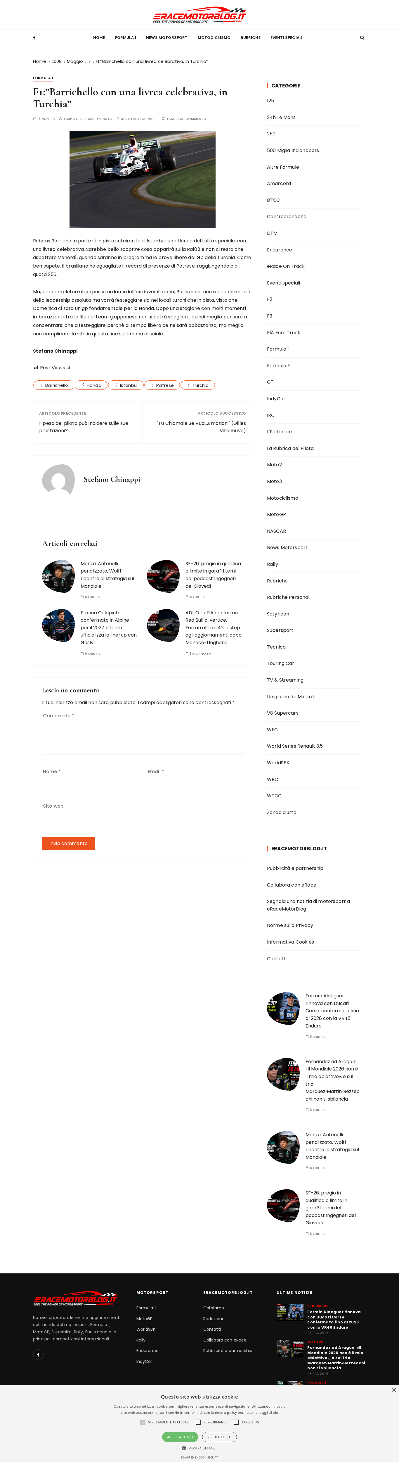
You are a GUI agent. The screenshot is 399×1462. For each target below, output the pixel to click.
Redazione (214, 1319)
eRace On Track (286, 266)
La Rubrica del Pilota (290, 448)
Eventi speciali (286, 37)
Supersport (280, 630)
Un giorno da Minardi (291, 696)
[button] (200, 1448)
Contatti (277, 958)
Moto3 (274, 481)
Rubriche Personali (288, 597)
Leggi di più (269, 1412)
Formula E (278, 365)
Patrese (165, 385)
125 (270, 100)
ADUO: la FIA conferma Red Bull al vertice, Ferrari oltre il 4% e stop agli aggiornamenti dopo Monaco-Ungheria (213, 627)
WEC (272, 729)
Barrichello (56, 385)
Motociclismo (214, 37)
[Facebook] (38, 1354)
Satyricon (278, 614)
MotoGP (276, 514)
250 (271, 133)
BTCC (273, 200)
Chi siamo (213, 1308)
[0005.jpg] (143, 179)
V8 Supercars (283, 713)
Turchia (200, 385)
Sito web (53, 806)
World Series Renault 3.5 (295, 746)
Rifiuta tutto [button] (219, 1437)
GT (270, 382)
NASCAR (276, 531)
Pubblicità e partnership (295, 868)
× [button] (394, 1390)
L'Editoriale (279, 431)
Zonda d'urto (281, 812)
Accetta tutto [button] (180, 1437)
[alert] (199, 1423)
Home (99, 37)
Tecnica (276, 647)
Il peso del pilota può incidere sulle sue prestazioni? (83, 427)
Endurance (279, 249)
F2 (269, 299)
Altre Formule (283, 167)
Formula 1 (125, 37)
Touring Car (280, 663)
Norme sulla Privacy (290, 925)
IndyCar (276, 398)
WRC (272, 779)
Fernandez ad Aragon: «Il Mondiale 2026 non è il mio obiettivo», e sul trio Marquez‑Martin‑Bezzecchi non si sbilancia (336, 1358)
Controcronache (286, 216)
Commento (58, 715)
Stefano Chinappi (141, 118)
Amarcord (279, 183)
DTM (272, 233)
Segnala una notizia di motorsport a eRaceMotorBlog (308, 905)
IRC (271, 415)
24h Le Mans (281, 117)
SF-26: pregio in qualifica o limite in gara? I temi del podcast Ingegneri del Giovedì (331, 1207)
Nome (52, 771)
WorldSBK (278, 762)
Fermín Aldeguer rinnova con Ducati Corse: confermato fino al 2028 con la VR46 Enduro (332, 1010)
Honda (94, 385)
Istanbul (129, 385)
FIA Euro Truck (283, 332)
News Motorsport (167, 37)
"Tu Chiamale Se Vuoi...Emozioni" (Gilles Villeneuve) (201, 427)
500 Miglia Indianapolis (293, 150)
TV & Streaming (285, 680)
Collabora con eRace (291, 885)
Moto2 (274, 464)
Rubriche (251, 37)
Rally (272, 564)
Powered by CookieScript (199, 1457)
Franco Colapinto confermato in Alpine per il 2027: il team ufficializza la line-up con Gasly (109, 627)
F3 (269, 316)
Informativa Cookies (290, 942)
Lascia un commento (187, 118)
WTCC (274, 795)
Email (156, 771)
